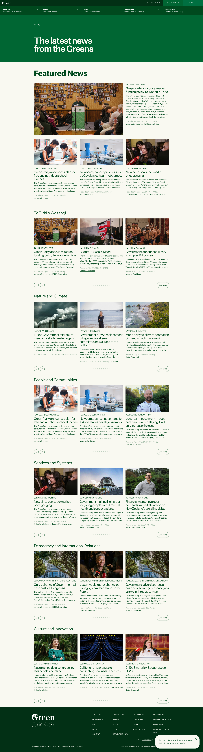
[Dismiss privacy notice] (196, 738)
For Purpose (146, 740)
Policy (95, 724)
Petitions (117, 724)
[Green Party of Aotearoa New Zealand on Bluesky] (45, 725)
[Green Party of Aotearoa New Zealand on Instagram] (39, 725)
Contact (96, 734)
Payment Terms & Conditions (161, 731)
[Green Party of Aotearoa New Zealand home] (43, 716)
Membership (153, 3)
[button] (20, 10)
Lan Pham (114, 362)
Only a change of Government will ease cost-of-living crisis (55, 586)
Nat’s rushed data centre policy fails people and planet (54, 669)
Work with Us (139, 729)
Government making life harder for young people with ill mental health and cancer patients (100, 505)
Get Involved (139, 715)
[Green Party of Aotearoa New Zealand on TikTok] (51, 725)
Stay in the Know (120, 734)
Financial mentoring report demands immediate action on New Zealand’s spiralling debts (145, 505)
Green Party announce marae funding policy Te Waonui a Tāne (147, 90)
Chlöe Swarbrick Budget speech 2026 (146, 669)
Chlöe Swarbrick (152, 124)
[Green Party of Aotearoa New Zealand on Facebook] (34, 725)
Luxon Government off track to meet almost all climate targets (54, 336)
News (94, 729)
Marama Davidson (133, 124)
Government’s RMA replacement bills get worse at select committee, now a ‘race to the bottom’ (101, 340)
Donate (193, 3)
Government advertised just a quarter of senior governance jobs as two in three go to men (147, 588)
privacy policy (180, 743)
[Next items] (42, 285)
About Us (96, 715)
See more (163, 285)
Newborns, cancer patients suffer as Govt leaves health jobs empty (101, 174)
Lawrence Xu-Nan (133, 445)
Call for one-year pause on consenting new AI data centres (100, 669)
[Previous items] (36, 285)
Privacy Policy (159, 724)
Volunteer (173, 3)
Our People (97, 720)
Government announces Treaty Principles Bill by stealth (146, 253)
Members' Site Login (162, 720)
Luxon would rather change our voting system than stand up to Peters (100, 588)
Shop (115, 729)
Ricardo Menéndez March (154, 195)
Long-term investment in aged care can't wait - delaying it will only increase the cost (145, 422)
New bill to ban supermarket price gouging (144, 174)
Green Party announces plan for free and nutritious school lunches (54, 176)
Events (116, 720)
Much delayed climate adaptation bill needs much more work (147, 336)
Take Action (118, 715)
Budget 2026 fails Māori (95, 252)
